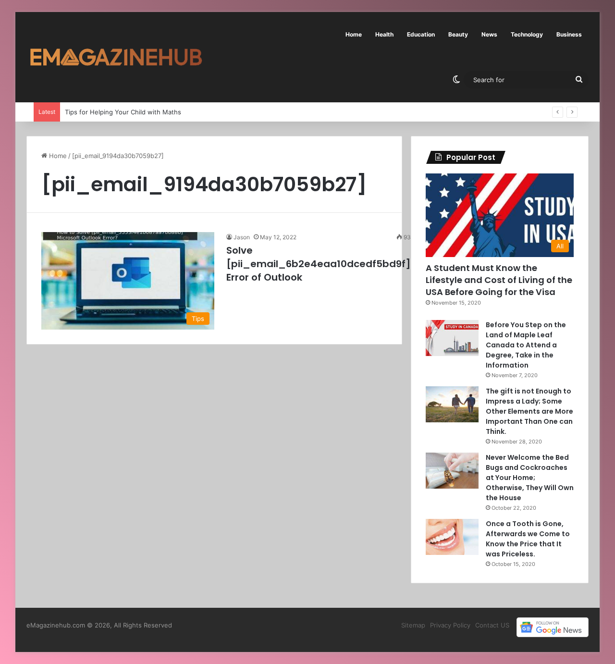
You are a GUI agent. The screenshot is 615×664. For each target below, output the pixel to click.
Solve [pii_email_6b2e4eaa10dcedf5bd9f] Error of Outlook (318, 264)
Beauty (458, 34)
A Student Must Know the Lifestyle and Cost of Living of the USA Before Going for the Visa (499, 280)
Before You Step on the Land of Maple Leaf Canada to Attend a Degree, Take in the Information (526, 345)
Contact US (492, 625)
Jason (242, 237)
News (489, 34)
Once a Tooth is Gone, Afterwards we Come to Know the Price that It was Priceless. (528, 539)
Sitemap (413, 625)
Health (384, 34)
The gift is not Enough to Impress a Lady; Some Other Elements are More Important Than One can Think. (529, 411)
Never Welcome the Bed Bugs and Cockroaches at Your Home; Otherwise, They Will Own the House (530, 478)
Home (353, 34)
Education (421, 34)
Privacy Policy (450, 625)
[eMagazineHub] (115, 57)
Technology (527, 34)
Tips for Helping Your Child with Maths (123, 112)
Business (569, 34)
